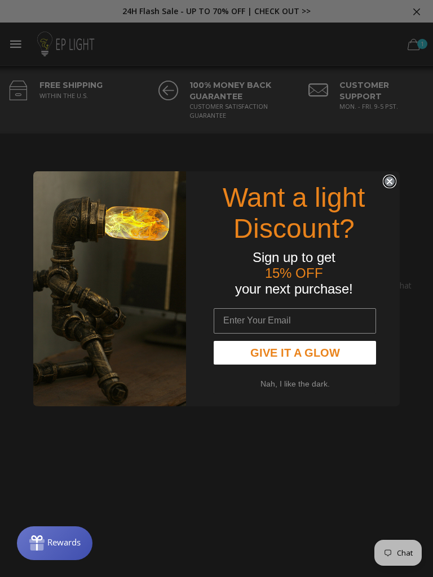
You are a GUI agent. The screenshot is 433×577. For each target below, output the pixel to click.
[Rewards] (54, 543)
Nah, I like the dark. (295, 383)
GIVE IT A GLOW (295, 353)
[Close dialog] (389, 181)
